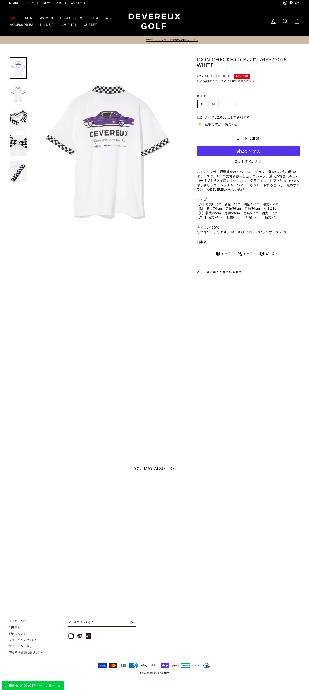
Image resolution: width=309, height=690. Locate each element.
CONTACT (78, 3)
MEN (29, 18)
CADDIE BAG (100, 18)
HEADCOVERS (71, 18)
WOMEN (46, 18)
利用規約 (15, 627)
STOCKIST (31, 3)
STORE (14, 3)
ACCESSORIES (21, 25)
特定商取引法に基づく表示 (26, 652)
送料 (206, 80)
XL (236, 104)
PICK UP (47, 25)
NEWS (47, 3)
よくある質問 (17, 621)
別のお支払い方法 (248, 161)
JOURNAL (69, 25)
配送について (17, 633)
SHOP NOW (44, 564)
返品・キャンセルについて (26, 640)
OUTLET (90, 25)
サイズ (202, 96)
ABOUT (61, 3)
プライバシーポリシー (23, 646)
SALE (14, 18)
